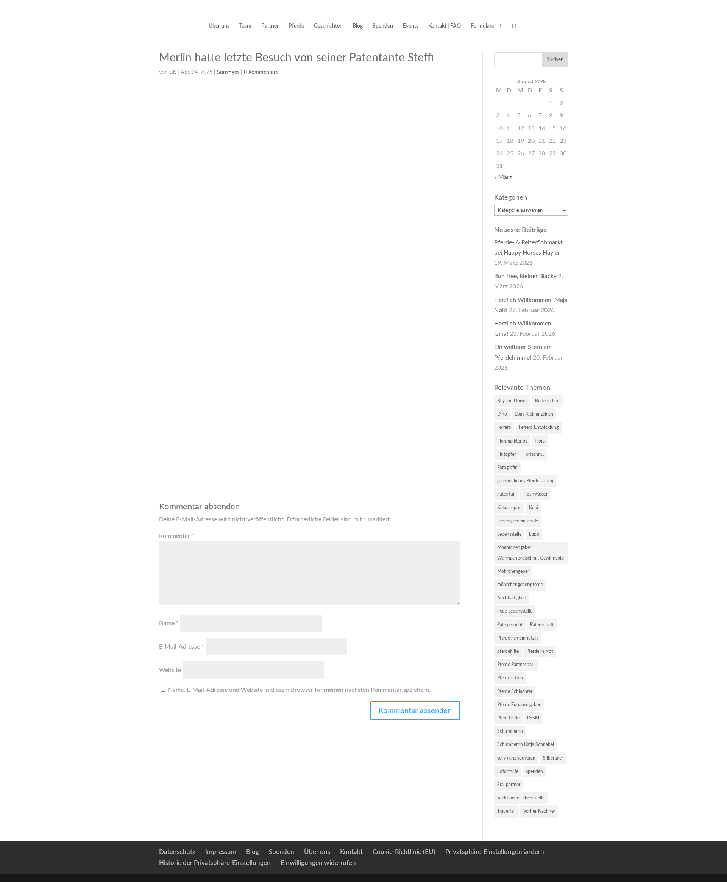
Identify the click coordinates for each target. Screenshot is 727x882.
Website (170, 670)
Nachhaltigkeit (511, 598)
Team (245, 26)
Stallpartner (508, 784)
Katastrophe (509, 507)
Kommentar (176, 536)
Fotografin (507, 467)
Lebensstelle (509, 534)
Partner (270, 26)
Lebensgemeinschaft (517, 521)
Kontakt (351, 852)
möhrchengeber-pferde (520, 584)
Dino (502, 414)
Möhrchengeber (513, 571)
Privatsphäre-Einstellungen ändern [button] (494, 852)
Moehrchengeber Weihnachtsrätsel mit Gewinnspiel (531, 552)
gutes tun (506, 494)
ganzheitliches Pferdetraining (525, 481)
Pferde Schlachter (514, 691)
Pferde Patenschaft (516, 664)
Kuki (533, 507)
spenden (534, 771)
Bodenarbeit (547, 401)
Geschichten (328, 26)
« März (503, 177)
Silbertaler (553, 758)
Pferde (296, 26)
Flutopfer (506, 454)
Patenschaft (542, 624)
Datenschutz (177, 852)
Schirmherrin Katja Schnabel (525, 744)
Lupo (534, 534)
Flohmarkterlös (512, 441)
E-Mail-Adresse (181, 647)
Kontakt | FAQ (444, 26)
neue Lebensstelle (514, 611)
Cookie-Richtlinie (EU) (404, 852)
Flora (540, 441)
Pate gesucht (510, 624)
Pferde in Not (539, 651)
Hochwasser (535, 494)
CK (172, 72)
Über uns (219, 26)
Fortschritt (533, 454)
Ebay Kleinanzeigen (534, 414)
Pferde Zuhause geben (519, 704)
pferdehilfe (508, 651)
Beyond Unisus (512, 401)
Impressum (220, 852)
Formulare (482, 26)
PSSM (533, 718)
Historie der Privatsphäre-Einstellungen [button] (215, 863)
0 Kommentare (261, 72)
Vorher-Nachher (539, 811)
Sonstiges (228, 72)
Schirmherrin (510, 731)
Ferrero (504, 427)
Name (169, 623)
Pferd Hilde (508, 718)
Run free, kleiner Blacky (525, 276)
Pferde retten (510, 678)
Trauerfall (506, 811)
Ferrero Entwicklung (539, 427)
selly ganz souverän (516, 758)
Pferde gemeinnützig (517, 638)
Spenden (383, 26)
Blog (358, 26)
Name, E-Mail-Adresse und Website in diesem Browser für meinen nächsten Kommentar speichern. (299, 690)
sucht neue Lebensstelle (520, 798)
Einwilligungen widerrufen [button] (318, 863)
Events (410, 26)
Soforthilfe (507, 771)
